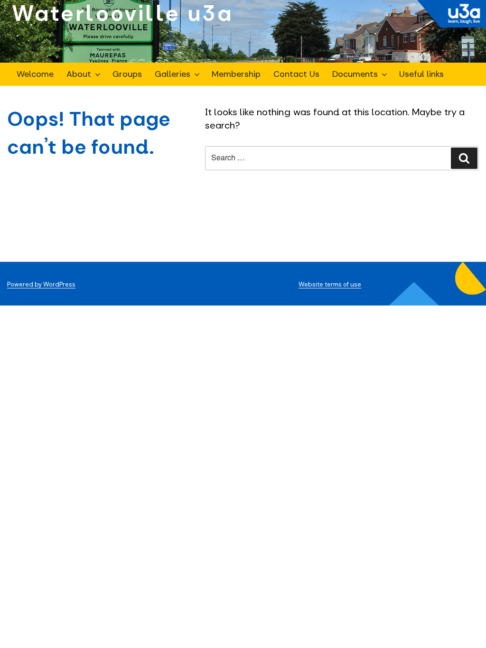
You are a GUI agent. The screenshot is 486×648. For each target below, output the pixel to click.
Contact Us (296, 74)
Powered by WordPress (41, 284)
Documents (355, 74)
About (78, 74)
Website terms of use (330, 284)
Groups (127, 74)
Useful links (421, 74)
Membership (236, 74)
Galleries (172, 74)
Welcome (35, 74)
